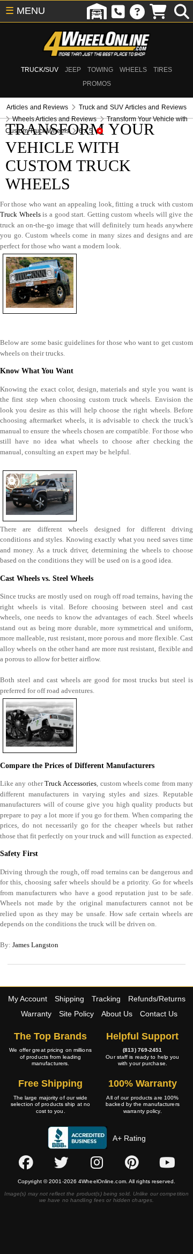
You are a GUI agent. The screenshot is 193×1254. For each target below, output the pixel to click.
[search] (181, 11)
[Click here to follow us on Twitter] (61, 1162)
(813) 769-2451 (142, 1050)
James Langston (35, 945)
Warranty (36, 1013)
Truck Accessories (70, 783)
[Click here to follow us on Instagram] (96, 1162)
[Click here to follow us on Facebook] (25, 1162)
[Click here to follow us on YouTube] (167, 1162)
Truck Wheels (20, 214)
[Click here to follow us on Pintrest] (132, 1162)
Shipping (69, 998)
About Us (116, 1013)
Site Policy (76, 1013)
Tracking (106, 998)
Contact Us (158, 1013)
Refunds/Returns (156, 998)
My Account (27, 998)
